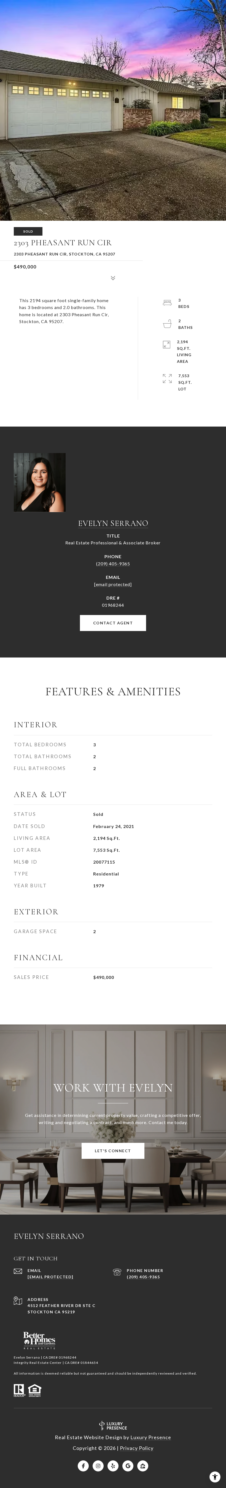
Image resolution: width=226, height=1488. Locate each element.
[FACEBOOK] (83, 1465)
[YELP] (113, 1465)
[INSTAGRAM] (98, 1465)
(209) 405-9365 (113, 563)
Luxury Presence (150, 1437)
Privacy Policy (137, 1448)
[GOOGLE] (127, 1465)
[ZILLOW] (142, 1465)
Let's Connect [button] (113, 1150)
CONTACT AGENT (113, 623)
